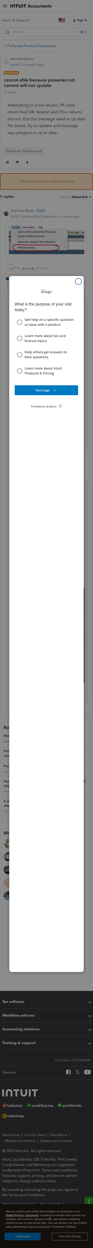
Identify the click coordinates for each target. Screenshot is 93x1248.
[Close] (78, 281)
